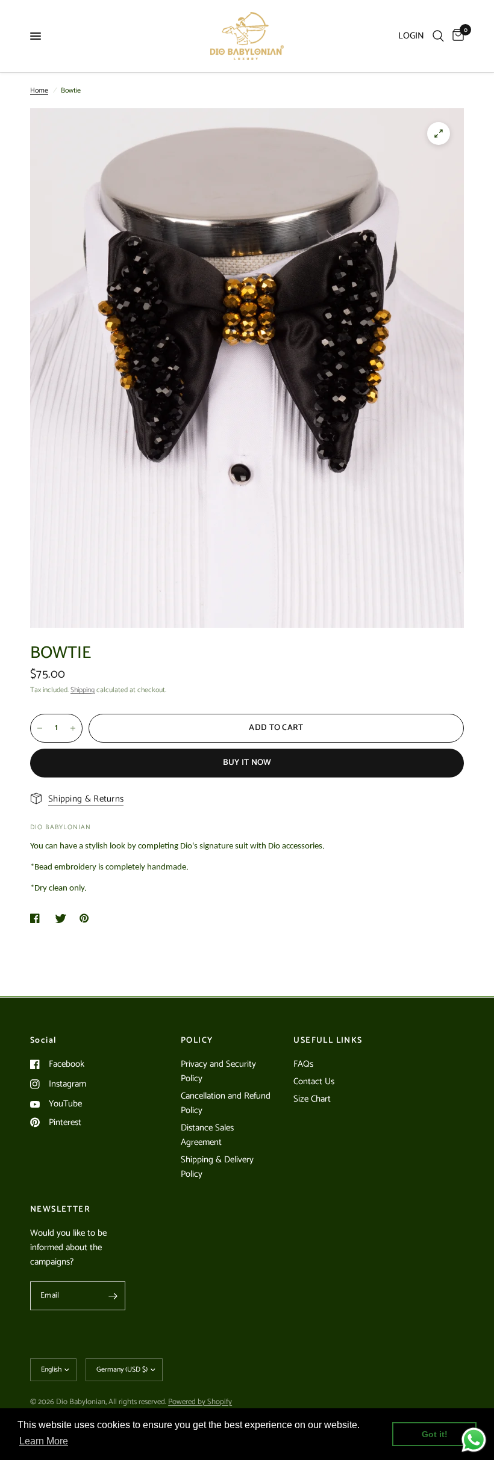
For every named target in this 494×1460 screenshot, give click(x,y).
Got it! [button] (435, 1434)
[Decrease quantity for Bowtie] (40, 728)
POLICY (197, 1041)
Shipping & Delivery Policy (217, 1167)
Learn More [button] (43, 1441)
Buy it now (247, 763)
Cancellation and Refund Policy (225, 1103)
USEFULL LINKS (327, 1041)
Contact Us (313, 1081)
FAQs (303, 1064)
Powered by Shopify (200, 1402)
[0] (456, 36)
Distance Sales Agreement (207, 1135)
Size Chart (312, 1098)
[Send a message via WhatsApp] (474, 1440)
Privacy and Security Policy (218, 1071)
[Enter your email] (113, 1295)
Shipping (82, 690)
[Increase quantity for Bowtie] (73, 728)
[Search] (438, 36)
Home (39, 90)
